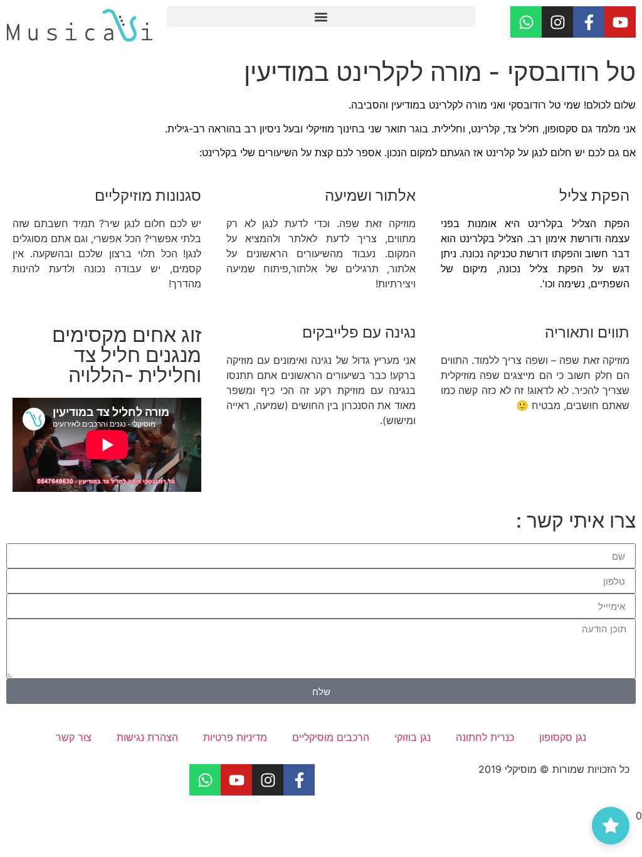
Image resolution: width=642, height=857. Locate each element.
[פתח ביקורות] (610, 825)
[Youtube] (620, 22)
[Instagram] (557, 22)
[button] (321, 16)
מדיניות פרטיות (235, 737)
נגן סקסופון (562, 737)
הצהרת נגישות (147, 737)
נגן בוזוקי (412, 737)
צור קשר (74, 737)
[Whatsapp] (526, 22)
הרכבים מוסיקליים (330, 737)
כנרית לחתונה (485, 737)
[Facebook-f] (588, 22)
